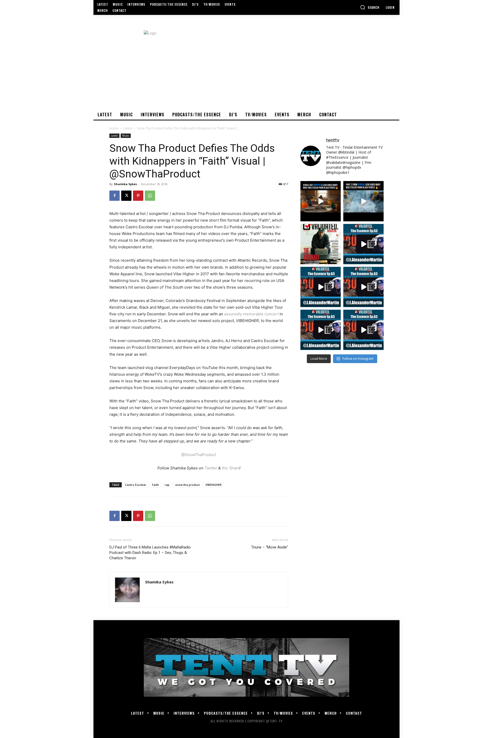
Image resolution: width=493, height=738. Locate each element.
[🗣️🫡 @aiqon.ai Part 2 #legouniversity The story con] (363, 201)
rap (167, 485)
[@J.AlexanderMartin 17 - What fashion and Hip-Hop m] (363, 244)
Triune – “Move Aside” (269, 547)
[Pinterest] (138, 196)
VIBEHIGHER (213, 485)
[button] (370, 7)
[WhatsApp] (150, 196)
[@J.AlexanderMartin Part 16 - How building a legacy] (320, 287)
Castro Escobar (135, 485)
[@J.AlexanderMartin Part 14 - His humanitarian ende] (320, 330)
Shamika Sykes (125, 184)
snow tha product (187, 485)
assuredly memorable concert (251, 313)
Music (125, 135)
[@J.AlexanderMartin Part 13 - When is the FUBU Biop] (363, 330)
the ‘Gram (230, 468)
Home (113, 128)
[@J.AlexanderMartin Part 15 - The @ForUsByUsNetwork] (363, 287)
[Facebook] (114, 196)
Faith (155, 485)
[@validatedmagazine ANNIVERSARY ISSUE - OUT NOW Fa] (320, 244)
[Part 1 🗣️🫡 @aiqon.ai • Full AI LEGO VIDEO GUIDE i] (320, 201)
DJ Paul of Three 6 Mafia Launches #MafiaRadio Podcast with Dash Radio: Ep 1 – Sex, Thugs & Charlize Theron (150, 552)
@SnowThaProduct (198, 454)
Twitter (210, 468)
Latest (127, 128)
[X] (126, 196)
